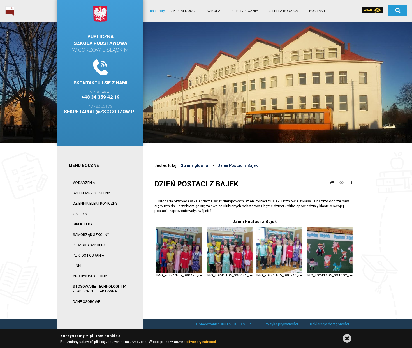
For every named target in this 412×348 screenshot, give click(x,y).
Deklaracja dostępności (329, 324)
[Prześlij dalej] (332, 182)
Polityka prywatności (281, 324)
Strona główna (194, 165)
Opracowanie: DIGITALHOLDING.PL (224, 324)
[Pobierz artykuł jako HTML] (341, 182)
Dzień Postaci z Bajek (237, 165)
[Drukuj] (350, 182)
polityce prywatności (200, 342)
